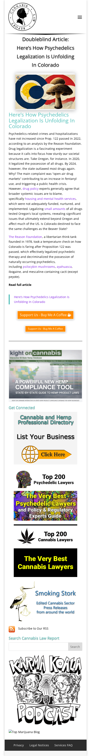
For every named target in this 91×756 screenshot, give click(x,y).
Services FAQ (63, 745)
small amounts (54, 209)
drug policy (30, 189)
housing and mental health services (50, 199)
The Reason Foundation (25, 237)
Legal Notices (39, 745)
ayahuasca (64, 267)
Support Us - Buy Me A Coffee (43, 315)
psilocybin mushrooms (39, 267)
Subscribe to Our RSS (33, 628)
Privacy (19, 745)
